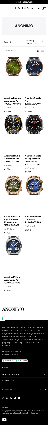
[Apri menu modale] (3, 8)
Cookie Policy (22, 361)
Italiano (5, 407)
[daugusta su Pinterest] (7, 398)
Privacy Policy (9, 361)
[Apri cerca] (39, 8)
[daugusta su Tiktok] (15, 398)
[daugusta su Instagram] (11, 398)
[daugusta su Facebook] (3, 398)
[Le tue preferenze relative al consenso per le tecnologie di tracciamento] (2, 318)
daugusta (19, 411)
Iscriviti (42, 390)
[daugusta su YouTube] (19, 398)
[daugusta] (24, 8)
